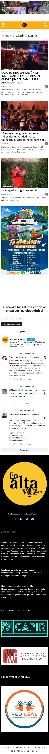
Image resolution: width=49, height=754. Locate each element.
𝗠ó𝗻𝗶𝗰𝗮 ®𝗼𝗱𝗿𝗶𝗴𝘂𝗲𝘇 (17, 414)
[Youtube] (32, 519)
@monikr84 (35, 414)
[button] (45, 25)
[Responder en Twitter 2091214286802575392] (10, 444)
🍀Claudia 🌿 (14, 390)
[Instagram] (22, 519)
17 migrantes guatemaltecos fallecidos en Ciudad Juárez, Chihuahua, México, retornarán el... (23, 137)
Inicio (3, 32)
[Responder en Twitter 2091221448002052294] (10, 403)
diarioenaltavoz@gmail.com (30, 514)
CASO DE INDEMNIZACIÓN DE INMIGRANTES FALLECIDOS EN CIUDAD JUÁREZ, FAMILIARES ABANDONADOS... (20, 77)
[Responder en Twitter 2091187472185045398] (10, 379)
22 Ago (36, 357)
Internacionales (7, 69)
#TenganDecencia (16, 440)
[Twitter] (27, 519)
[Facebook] (16, 519)
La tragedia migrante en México (21, 190)
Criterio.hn (13, 357)
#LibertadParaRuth (16, 435)
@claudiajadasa (31, 390)
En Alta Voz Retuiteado (25, 354)
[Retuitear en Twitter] (15, 353)
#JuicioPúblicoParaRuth (18, 438)
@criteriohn (26, 357)
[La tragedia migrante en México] (24, 173)
